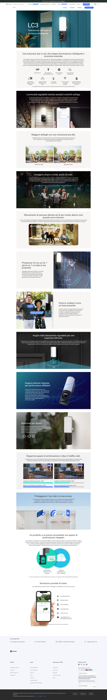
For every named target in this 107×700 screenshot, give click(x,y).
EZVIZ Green (55, 670)
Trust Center (55, 667)
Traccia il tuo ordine (56, 675)
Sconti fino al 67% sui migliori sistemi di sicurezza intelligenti (53, 1)
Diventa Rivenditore (34, 667)
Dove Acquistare (72, 4)
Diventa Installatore (34, 670)
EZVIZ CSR (55, 672)
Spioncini (62, 4)
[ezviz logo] (9, 4)
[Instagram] (82, 664)
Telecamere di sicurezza (45, 4)
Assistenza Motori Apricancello (36, 682)
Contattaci (32, 677)
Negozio (87, 4)
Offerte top (33, 4)
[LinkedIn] (84, 664)
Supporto (79, 7)
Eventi (54, 677)
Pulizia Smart (12, 675)
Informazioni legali (33, 680)
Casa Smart (53, 4)
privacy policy (43, 696)
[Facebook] (79, 664)
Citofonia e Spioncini (14, 672)
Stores (31, 675)
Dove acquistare (89, 7)
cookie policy (36, 696)
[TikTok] (87, 664)
